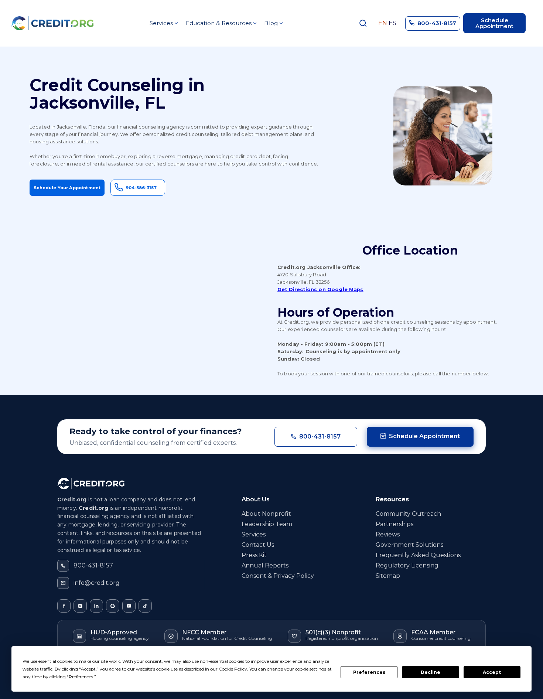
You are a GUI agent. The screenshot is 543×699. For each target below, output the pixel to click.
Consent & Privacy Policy (278, 575)
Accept (492, 672)
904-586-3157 (141, 187)
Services (254, 534)
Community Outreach (408, 513)
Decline (430, 672)
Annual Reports (265, 565)
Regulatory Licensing (407, 565)
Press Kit (254, 555)
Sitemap (388, 575)
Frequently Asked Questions (418, 555)
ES (392, 23)
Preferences (369, 672)
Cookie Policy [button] (233, 669)
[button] (163, 23)
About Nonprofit (266, 513)
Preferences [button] (81, 676)
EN (382, 23)
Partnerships (394, 524)
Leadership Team (267, 524)
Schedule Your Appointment (67, 187)
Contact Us (258, 544)
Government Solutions (409, 544)
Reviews (388, 534)
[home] (52, 23)
